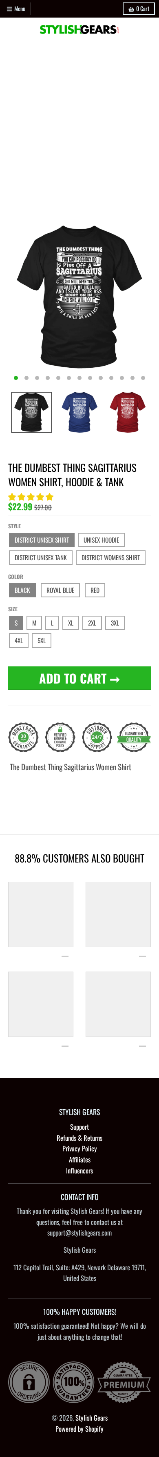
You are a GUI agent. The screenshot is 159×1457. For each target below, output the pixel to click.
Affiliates (80, 1159)
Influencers (79, 1170)
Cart (142, 8)
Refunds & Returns (79, 1138)
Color (15, 576)
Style (14, 526)
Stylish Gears (91, 1417)
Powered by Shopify (79, 1428)
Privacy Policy (79, 1148)
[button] (31, 496)
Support (79, 1127)
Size (13, 609)
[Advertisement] (79, 125)
